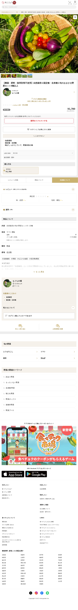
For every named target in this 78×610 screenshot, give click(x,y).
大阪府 (41, 570)
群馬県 (22, 560)
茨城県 (60, 557)
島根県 (60, 573)
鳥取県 (41, 573)
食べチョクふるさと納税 (47, 521)
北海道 (4, 555)
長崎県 (22, 581)
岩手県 (41, 555)
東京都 (4, 562)
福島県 (41, 557)
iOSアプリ (43, 540)
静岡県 (22, 568)
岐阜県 (4, 568)
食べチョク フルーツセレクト (48, 531)
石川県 (9, 252)
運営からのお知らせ (7, 527)
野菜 (8, 246)
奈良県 (4, 573)
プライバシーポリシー (8, 534)
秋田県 (4, 557)
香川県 (4, 578)
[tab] (13, 180)
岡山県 (4, 576)
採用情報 (4, 545)
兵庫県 (60, 570)
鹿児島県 (23, 584)
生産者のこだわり (9, 293)
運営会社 (4, 521)
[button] (39, 195)
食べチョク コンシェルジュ (47, 527)
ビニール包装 (23, 259)
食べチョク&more (45, 537)
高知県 (41, 578)
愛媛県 (22, 578)
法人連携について (45, 508)
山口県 (41, 576)
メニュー (75, 3)
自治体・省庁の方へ (45, 512)
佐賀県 (4, 581)
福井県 (22, 565)
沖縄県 (41, 584)
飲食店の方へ (6, 498)
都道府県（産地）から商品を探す (13, 551)
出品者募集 (43, 489)
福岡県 (60, 578)
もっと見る (40, 272)
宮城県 (60, 555)
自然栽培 (6, 259)
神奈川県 (23, 562)
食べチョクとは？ (7, 489)
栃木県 (4, 560)
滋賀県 (4, 570)
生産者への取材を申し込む (47, 498)
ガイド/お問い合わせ (8, 524)
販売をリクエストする (39, 121)
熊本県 (41, 581)
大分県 (60, 581)
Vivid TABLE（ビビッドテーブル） (50, 524)
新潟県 (41, 562)
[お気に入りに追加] (75, 17)
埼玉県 (41, 560)
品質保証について (7, 495)
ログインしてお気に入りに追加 (40, 129)
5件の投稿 (25, 105)
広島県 (22, 576)
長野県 (60, 565)
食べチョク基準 (6, 492)
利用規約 (4, 531)
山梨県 (41, 565)
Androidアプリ (44, 543)
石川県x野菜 (35, 259)
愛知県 (41, 568)
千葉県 (60, 560)
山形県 (22, 557)
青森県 (22, 555)
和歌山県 (23, 573)
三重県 (60, 568)
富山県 (60, 562)
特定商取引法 (6, 537)
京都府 (22, 570)
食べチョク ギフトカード (47, 534)
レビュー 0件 (17, 105)
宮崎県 (4, 584)
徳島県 (60, 576)
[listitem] (20, 351)
